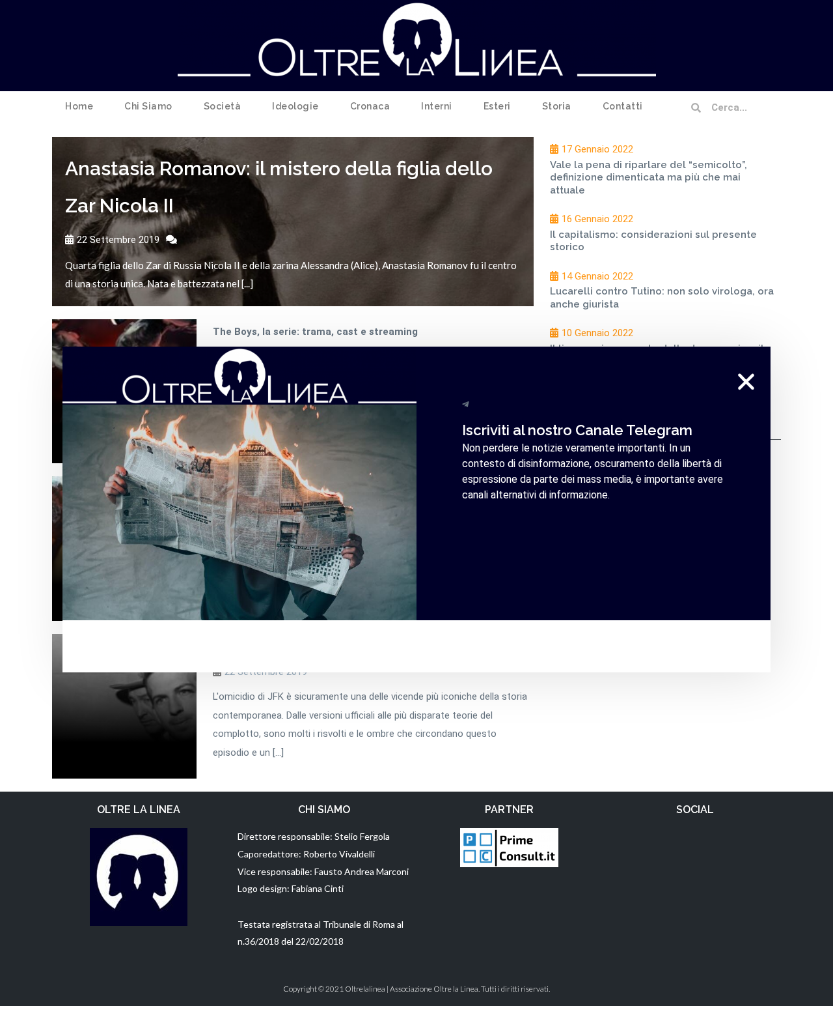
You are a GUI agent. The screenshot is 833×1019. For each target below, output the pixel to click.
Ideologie (295, 106)
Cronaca (370, 106)
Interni (436, 106)
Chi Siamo (148, 106)
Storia (556, 106)
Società (222, 106)
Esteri (497, 106)
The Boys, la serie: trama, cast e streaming (315, 331)
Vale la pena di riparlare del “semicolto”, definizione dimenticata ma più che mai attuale (648, 177)
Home (79, 106)
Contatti (623, 106)
